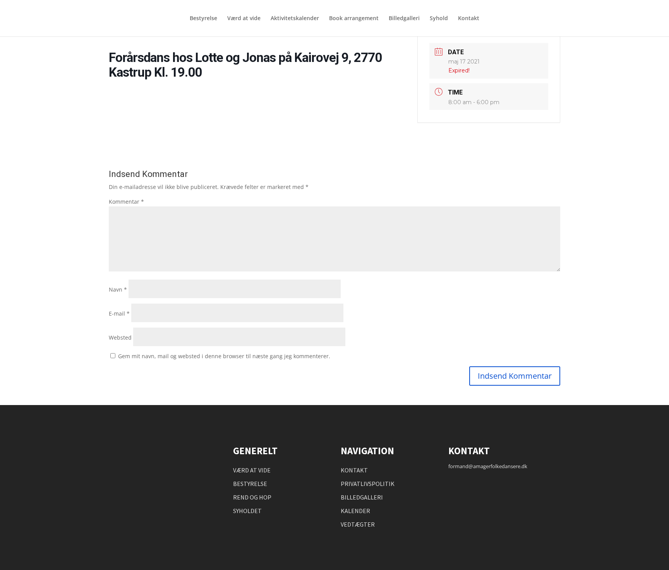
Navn (118, 289)
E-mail (119, 313)
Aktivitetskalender (295, 18)
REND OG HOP (252, 497)
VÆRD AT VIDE (252, 470)
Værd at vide (244, 18)
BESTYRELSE (250, 484)
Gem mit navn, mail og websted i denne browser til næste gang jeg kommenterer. (224, 356)
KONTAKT (354, 470)
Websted (120, 337)
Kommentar (126, 201)
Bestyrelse (203, 18)
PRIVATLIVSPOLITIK (368, 484)
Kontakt (468, 18)
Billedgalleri (404, 18)
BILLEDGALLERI (362, 497)
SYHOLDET (247, 511)
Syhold (439, 18)
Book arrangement (354, 18)
